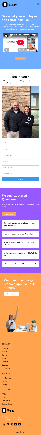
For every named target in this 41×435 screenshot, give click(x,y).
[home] (9, 4)
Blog (4, 397)
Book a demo (7, 404)
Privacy (4, 358)
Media (4, 352)
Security (5, 362)
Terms (4, 355)
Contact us (6, 368)
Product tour (7, 378)
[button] (38, 4)
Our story (5, 348)
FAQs (4, 394)
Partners (5, 381)
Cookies (5, 365)
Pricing (4, 385)
